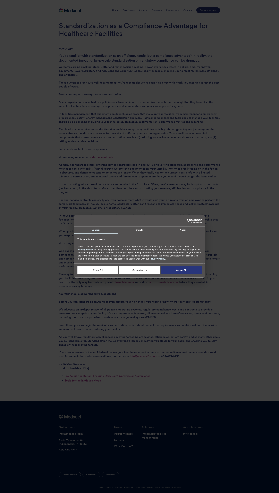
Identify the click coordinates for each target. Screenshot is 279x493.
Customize (137, 270)
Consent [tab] (96, 230)
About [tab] (183, 230)
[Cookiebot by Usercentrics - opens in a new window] (189, 221)
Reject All (98, 270)
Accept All (181, 270)
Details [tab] (139, 230)
